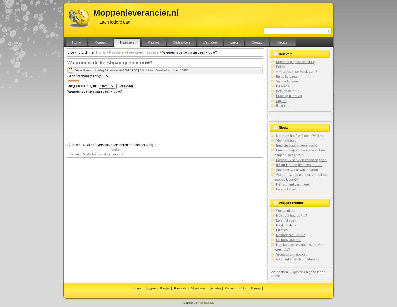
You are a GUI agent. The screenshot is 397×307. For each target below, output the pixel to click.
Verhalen (210, 42)
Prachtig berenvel (289, 96)
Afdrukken (146, 70)
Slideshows (181, 42)
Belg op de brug (288, 91)
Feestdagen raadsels (142, 52)
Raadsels (127, 42)
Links (234, 42)
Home (76, 42)
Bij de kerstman (287, 76)
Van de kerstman (288, 81)
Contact (257, 42)
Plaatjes (154, 42)
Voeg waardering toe (82, 86)
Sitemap (255, 288)
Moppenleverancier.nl (136, 13)
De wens (282, 86)
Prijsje (280, 67)
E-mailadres (163, 70)
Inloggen (283, 42)
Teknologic (206, 302)
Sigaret (281, 101)
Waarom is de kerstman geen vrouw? (110, 62)
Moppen (101, 42)
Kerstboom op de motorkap (296, 62)
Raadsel (282, 106)
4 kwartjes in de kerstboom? (296, 72)
